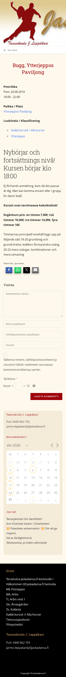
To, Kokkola (13, 609)
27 (10, 462)
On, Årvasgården (17, 604)
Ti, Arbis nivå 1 (15, 599)
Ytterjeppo (18, 136)
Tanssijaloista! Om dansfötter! (24, 519)
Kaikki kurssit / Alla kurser (28, 130)
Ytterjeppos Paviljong (18, 111)
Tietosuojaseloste (18, 620)
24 (10, 493)
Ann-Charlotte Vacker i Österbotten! (27, 523)
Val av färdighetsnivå (19, 538)
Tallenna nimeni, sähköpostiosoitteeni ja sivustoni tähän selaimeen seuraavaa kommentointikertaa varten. (30, 365)
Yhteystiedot (14, 624)
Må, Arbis (12, 594)
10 (10, 478)
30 (32, 462)
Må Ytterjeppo (15, 589)
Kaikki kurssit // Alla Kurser (23, 614)
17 (10, 485)
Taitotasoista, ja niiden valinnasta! (26, 542)
